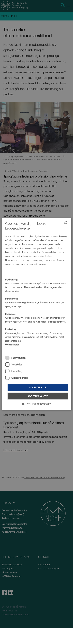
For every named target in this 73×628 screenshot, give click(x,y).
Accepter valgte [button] (38, 396)
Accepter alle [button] (37, 387)
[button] (36, 404)
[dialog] (36, 314)
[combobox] (65, 222)
